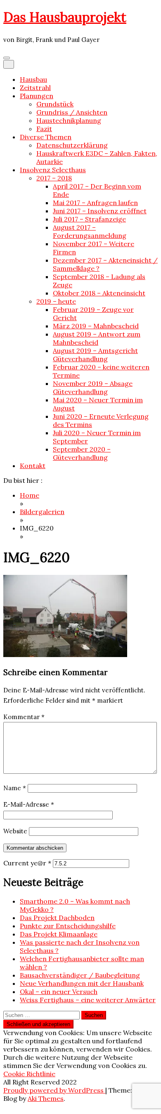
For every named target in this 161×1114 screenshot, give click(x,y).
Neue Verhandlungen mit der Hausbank (82, 983)
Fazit (44, 129)
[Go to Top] (5, 1106)
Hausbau (33, 79)
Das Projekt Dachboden (57, 917)
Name (14, 788)
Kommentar (24, 717)
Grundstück (54, 104)
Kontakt (32, 465)
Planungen (36, 96)
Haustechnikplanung (68, 120)
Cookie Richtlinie (29, 1074)
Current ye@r (27, 863)
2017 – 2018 (54, 178)
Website (15, 831)
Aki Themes (46, 1098)
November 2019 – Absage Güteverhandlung (93, 387)
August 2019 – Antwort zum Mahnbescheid (96, 338)
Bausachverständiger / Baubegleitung (80, 975)
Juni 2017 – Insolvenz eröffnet (100, 211)
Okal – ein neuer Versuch (58, 991)
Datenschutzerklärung (72, 145)
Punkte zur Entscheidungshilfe (68, 926)
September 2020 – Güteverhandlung (82, 453)
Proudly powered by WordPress (54, 1090)
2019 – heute (56, 301)
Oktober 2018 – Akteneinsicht (99, 293)
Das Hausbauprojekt (64, 17)
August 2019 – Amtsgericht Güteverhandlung (95, 354)
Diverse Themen (45, 137)
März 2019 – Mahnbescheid (96, 326)
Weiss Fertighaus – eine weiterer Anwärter (88, 1000)
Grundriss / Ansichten (71, 112)
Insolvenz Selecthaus (53, 170)
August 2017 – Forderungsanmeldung (89, 231)
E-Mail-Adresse (28, 804)
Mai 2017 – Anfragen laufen (95, 202)
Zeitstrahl (35, 87)
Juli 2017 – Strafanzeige (89, 219)
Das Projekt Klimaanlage (58, 934)
